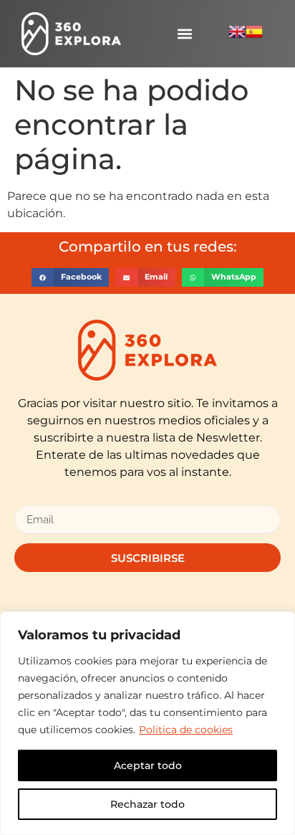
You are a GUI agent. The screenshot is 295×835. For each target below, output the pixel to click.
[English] (237, 36)
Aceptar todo (148, 765)
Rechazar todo (147, 804)
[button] (184, 34)
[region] (147, 723)
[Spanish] (254, 36)
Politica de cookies (186, 729)
